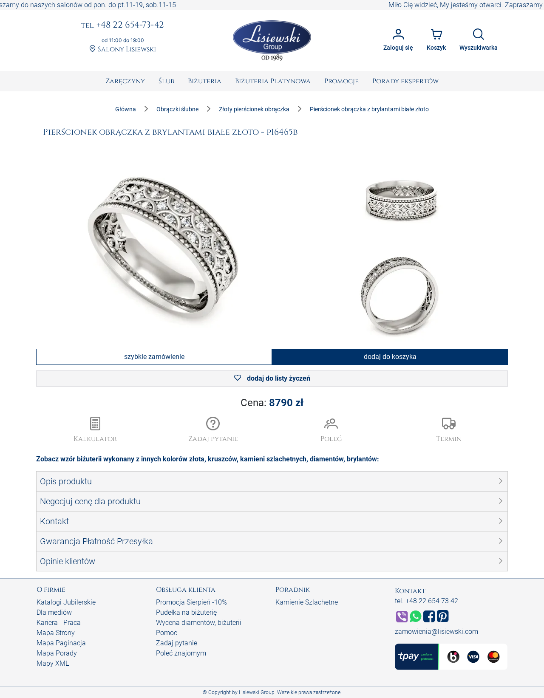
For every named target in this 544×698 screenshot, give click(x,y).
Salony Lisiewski (126, 49)
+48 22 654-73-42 (122, 25)
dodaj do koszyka (390, 357)
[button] (213, 430)
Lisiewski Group (257, 692)
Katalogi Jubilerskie (66, 602)
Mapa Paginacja (61, 643)
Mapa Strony (56, 633)
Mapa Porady (57, 653)
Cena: (272, 403)
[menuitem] (125, 81)
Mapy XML (53, 663)
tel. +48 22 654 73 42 (426, 601)
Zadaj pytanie (176, 643)
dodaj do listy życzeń (277, 378)
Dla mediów (54, 612)
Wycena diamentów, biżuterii (198, 623)
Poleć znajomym (181, 653)
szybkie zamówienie (154, 357)
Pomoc (166, 633)
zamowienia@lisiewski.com (436, 631)
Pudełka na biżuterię (186, 612)
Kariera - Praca (59, 623)
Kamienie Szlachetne (306, 602)
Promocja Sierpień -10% (191, 602)
